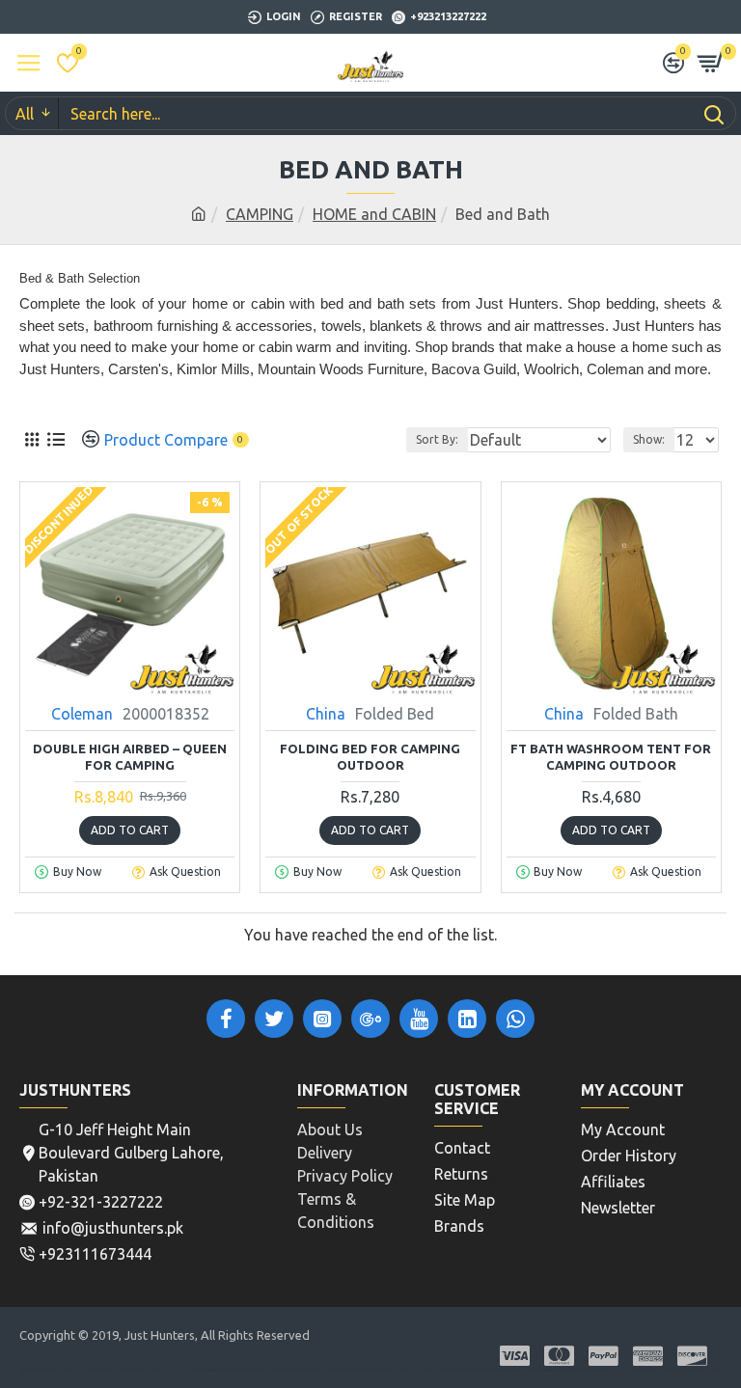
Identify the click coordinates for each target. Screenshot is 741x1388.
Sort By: (437, 439)
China (325, 713)
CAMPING (259, 214)
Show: (649, 439)
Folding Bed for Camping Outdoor (370, 757)
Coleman (82, 713)
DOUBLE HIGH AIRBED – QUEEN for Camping (130, 757)
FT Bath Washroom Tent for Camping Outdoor (610, 757)
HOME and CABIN (374, 214)
